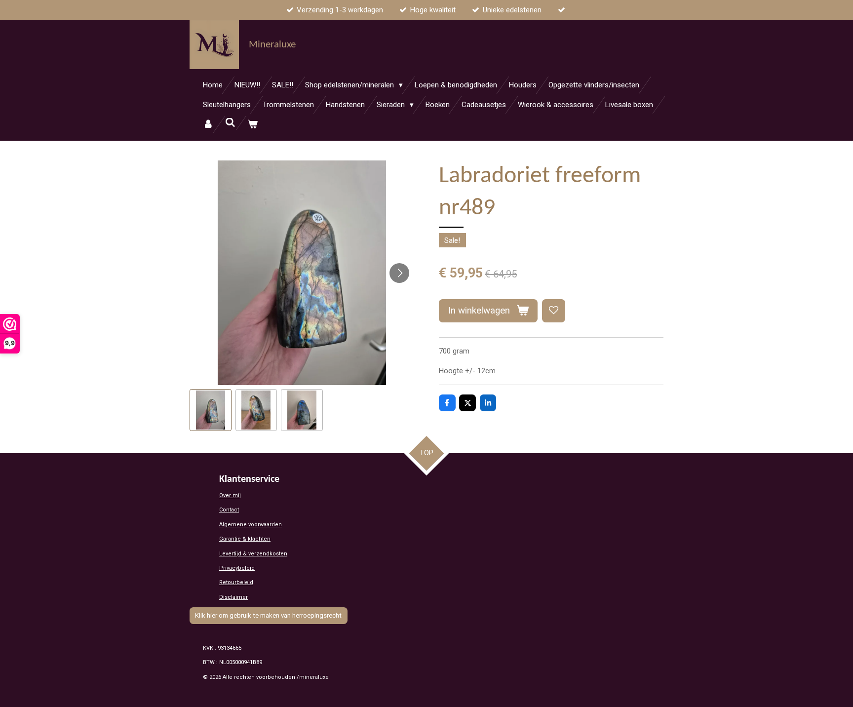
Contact (229, 510)
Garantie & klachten (245, 539)
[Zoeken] (230, 123)
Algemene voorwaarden (250, 524)
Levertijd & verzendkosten (253, 553)
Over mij (230, 495)
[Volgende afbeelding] (399, 273)
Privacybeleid (237, 568)
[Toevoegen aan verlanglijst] (553, 310)
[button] (211, 410)
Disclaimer (233, 597)
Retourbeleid (236, 582)
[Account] (208, 124)
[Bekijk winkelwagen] (252, 124)
